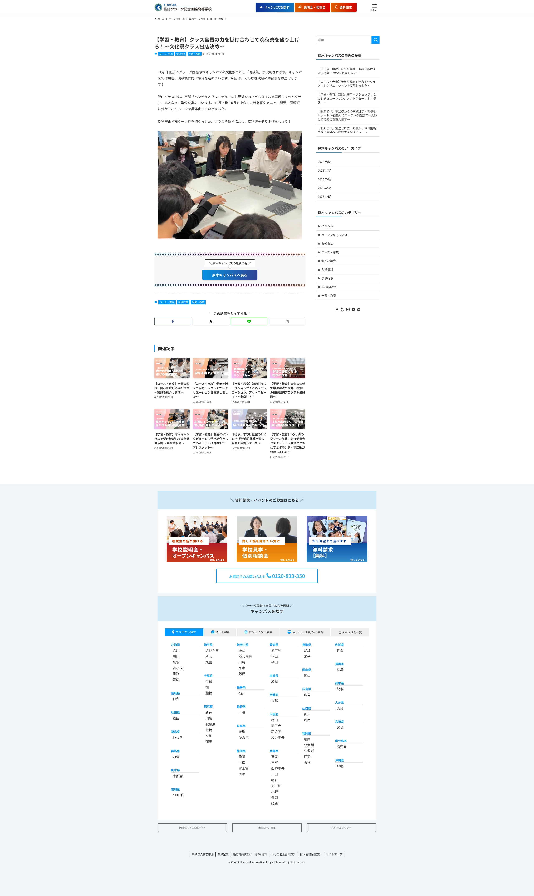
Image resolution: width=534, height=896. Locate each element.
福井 (241, 692)
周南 (307, 719)
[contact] (359, 309)
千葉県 (208, 675)
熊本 (340, 688)
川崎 (241, 661)
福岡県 (306, 733)
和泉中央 (278, 737)
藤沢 (241, 673)
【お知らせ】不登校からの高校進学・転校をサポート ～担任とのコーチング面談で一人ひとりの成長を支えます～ (347, 115)
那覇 (340, 765)
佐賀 (340, 650)
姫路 (274, 803)
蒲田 (208, 741)
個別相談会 (328, 261)
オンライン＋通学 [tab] (260, 632)
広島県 (306, 689)
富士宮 (243, 768)
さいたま (212, 650)
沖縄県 (339, 760)
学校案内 (223, 854)
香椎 (307, 762)
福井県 (241, 687)
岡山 (307, 675)
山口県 (306, 708)
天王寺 (276, 725)
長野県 (241, 706)
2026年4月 (325, 196)
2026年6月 (325, 179)
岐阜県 (241, 726)
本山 (274, 656)
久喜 (208, 661)
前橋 (176, 756)
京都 (274, 700)
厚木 (241, 667)
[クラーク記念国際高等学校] (183, 7)
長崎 (340, 669)
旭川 (176, 656)
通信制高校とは (242, 854)
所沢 (208, 656)
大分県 (339, 702)
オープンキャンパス (334, 235)
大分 (340, 708)
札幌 (176, 661)
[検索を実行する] (375, 40)
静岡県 (241, 751)
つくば (178, 794)
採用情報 (261, 854)
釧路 (176, 673)
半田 (274, 661)
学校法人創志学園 (203, 854)
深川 (176, 650)
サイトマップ (334, 854)
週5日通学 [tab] (222, 632)
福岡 (307, 738)
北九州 (309, 744)
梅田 (274, 719)
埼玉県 (208, 644)
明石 (274, 779)
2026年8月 (325, 162)
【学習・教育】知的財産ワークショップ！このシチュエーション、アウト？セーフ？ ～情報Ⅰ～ (347, 98)
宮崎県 (339, 721)
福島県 (175, 731)
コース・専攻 (166, 53)
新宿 (208, 712)
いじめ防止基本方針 (283, 854)
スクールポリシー (341, 827)
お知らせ (327, 243)
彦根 (274, 681)
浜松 (241, 762)
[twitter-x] (342, 309)
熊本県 (339, 683)
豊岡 (274, 797)
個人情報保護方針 (311, 854)
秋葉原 (210, 723)
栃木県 (175, 770)
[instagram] (348, 309)
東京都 (208, 706)
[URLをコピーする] (287, 321)
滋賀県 (274, 675)
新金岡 (276, 731)
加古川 (276, 785)
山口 (307, 713)
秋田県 (175, 712)
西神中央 (278, 768)
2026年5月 (325, 188)
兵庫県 (274, 751)
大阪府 (274, 714)
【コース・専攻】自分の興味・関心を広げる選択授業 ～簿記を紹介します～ (347, 71)
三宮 (274, 762)
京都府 (274, 694)
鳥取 (307, 650)
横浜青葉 (245, 656)
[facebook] (337, 309)
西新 (307, 756)
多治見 (243, 737)
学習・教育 (194, 53)
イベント (327, 226)
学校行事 (180, 53)
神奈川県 (242, 644)
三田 (274, 773)
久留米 (309, 750)
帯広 (176, 679)
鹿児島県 (341, 741)
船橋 (208, 692)
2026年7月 (325, 170)
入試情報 (327, 269)
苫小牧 (178, 667)
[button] (374, 7)
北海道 (175, 644)
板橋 (208, 729)
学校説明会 (328, 287)
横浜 (241, 650)
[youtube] (353, 309)
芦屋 (274, 756)
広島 (307, 694)
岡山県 (306, 669)
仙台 (176, 698)
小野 (274, 791)
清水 (241, 773)
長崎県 (339, 664)
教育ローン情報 (267, 827)
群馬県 (175, 751)
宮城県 (175, 693)
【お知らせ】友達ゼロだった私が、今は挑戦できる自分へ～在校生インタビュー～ (347, 130)
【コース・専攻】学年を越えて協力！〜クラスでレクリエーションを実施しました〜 (347, 83)
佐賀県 (339, 644)
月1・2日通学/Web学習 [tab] (307, 632)
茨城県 (175, 789)
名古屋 (276, 650)
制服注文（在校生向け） (192, 827)
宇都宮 (178, 775)
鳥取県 (306, 644)
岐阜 (241, 731)
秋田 (176, 718)
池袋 (208, 718)
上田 (241, 712)
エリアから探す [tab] (186, 632)
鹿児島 (342, 746)
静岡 (241, 756)
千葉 (208, 681)
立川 (208, 735)
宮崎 (340, 727)
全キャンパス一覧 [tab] (350, 632)
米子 (307, 656)
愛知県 (274, 644)
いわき (178, 737)
